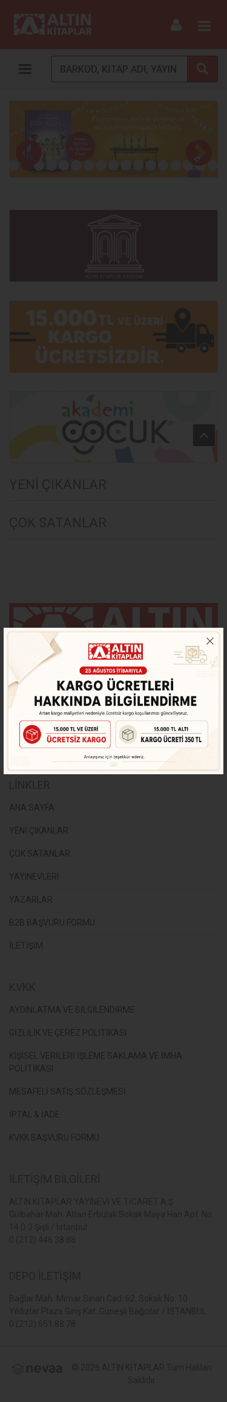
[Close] (210, 641)
